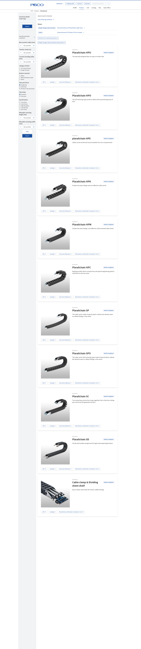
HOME (75, 8)
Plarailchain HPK (81, 181)
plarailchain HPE (81, 138)
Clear (27, 131)
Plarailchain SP (80, 310)
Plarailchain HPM (81, 224)
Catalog (93, 8)
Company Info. (70, 3)
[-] (20, 45)
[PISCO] (37, 4)
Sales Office (106, 8)
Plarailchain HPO (81, 95)
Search (27, 26)
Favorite (87, 3)
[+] (33, 45)
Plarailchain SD (80, 439)
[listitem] (46, 19)
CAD (88, 8)
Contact (79, 3)
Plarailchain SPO (81, 353)
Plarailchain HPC (81, 267)
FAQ (100, 8)
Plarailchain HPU (81, 52)
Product (81, 8)
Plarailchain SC (80, 396)
